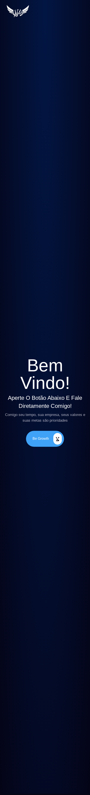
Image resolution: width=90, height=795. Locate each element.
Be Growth (41, 438)
